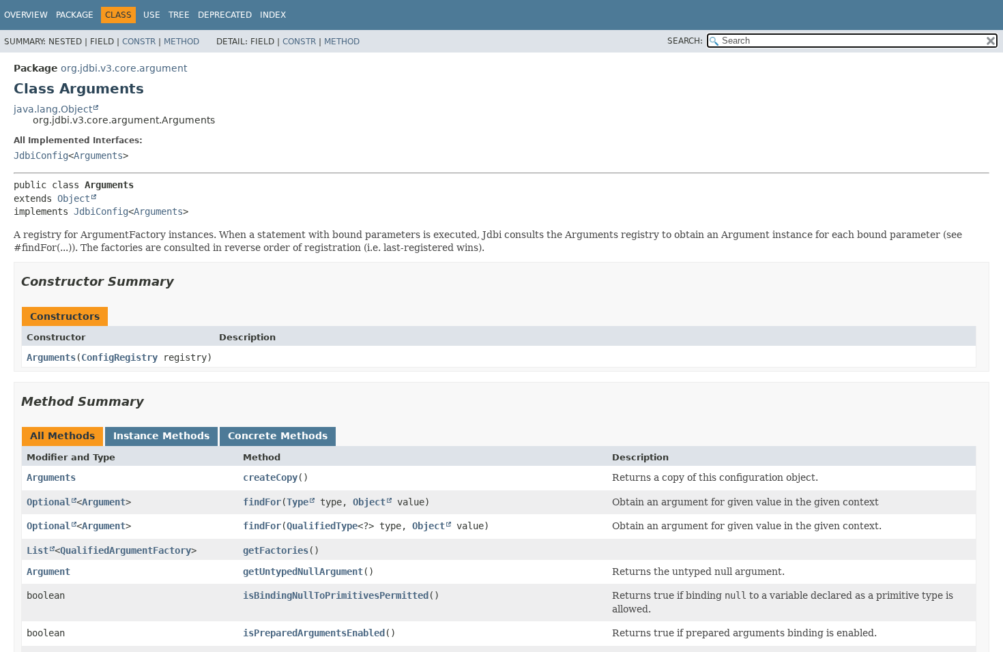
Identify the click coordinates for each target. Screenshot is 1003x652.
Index (273, 15)
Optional (48, 502)
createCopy (270, 477)
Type (297, 502)
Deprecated (225, 15)
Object (73, 198)
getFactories (275, 550)
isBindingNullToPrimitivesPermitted (335, 595)
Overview (26, 15)
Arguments (98, 155)
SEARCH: (685, 41)
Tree (179, 15)
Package (74, 15)
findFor (262, 502)
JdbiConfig (41, 155)
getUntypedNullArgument (303, 571)
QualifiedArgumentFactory (125, 550)
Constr (139, 41)
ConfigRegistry (119, 357)
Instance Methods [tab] (161, 435)
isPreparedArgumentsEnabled (314, 632)
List (37, 550)
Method (181, 41)
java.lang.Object (53, 109)
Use (151, 15)
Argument (104, 502)
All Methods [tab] (62, 435)
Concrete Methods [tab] (278, 435)
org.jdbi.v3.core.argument (124, 68)
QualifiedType (322, 525)
